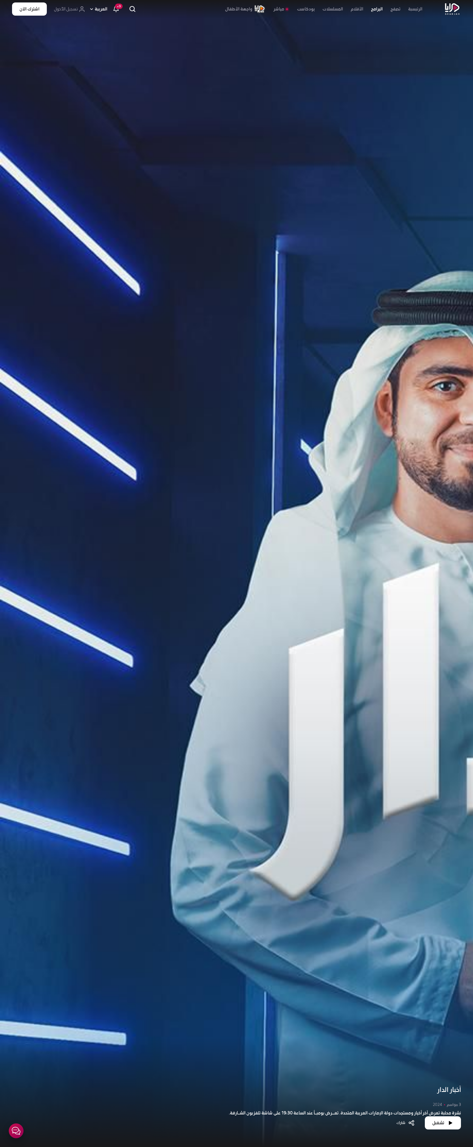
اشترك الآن (29, 9)
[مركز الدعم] (16, 1130)
